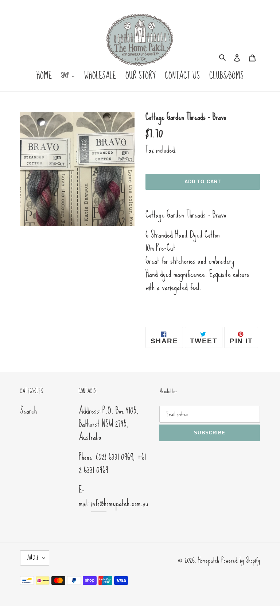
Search (28, 410)
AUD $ (33, 557)
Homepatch (208, 560)
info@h (98, 503)
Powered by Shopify (240, 560)
